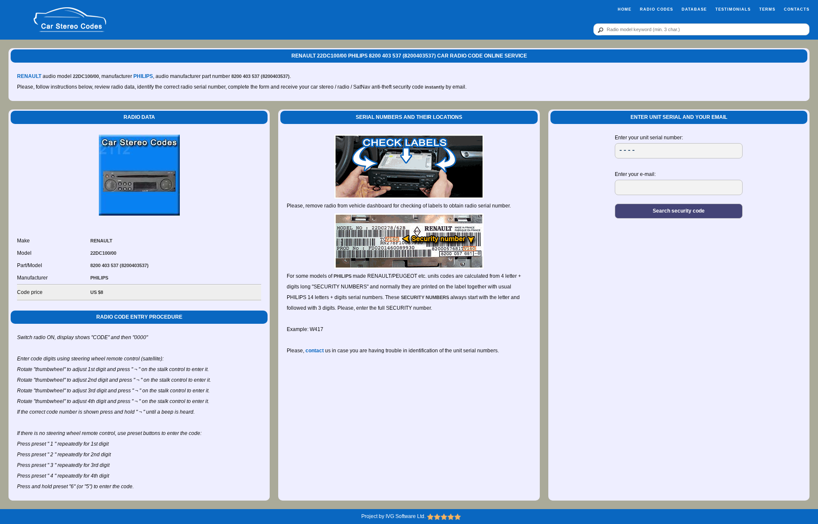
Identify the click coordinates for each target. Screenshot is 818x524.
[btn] (599, 29)
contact (314, 351)
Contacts (796, 9)
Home (624, 9)
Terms (767, 9)
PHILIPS (143, 76)
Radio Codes (656, 9)
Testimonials (733, 9)
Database (694, 9)
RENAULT (29, 76)
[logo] (70, 20)
